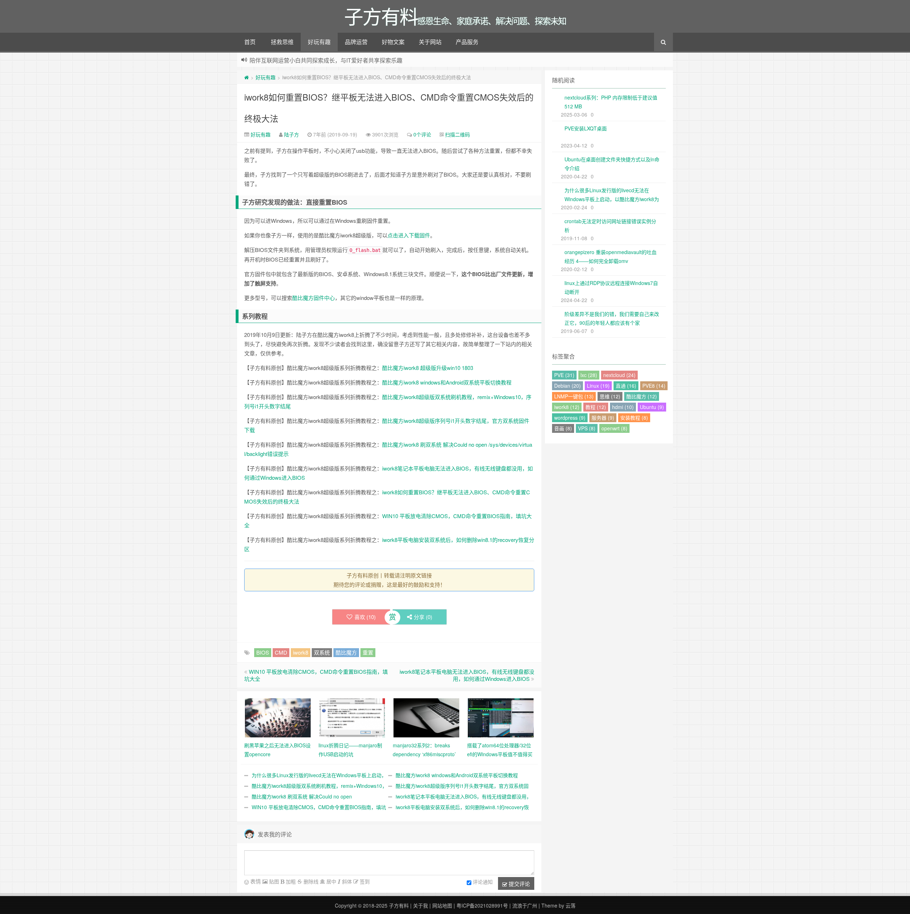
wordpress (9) (569, 417)
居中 (330, 881)
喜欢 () (365, 616)
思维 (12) (610, 396)
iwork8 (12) (566, 406)
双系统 (322, 652)
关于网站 (430, 42)
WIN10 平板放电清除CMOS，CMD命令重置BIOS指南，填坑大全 (316, 675)
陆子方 (291, 134)
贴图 (273, 881)
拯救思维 (282, 42)
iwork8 (300, 652)
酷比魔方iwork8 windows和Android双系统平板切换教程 (447, 382)
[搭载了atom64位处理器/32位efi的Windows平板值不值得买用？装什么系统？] (501, 717)
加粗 (290, 881)
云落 (571, 905)
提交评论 (518, 883)
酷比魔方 (346, 652)
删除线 (310, 881)
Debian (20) (567, 385)
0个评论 (422, 134)
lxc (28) (588, 374)
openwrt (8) (614, 428)
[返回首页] (246, 77)
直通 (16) (626, 385)
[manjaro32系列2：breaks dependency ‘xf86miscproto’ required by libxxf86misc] (426, 717)
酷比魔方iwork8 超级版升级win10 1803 (427, 367)
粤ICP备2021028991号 (482, 905)
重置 (368, 652)
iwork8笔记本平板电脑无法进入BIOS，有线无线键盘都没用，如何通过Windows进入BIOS (467, 675)
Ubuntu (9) (652, 406)
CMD (281, 652)
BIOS (262, 652)
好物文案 (393, 42)
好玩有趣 (319, 42)
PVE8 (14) (653, 385)
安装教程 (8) (634, 417)
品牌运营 (356, 42)
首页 (250, 42)
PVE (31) (564, 374)
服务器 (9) (603, 417)
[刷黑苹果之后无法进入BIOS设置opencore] (278, 717)
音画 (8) (563, 428)
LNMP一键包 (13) (574, 396)
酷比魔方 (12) (641, 396)
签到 (364, 881)
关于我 (420, 905)
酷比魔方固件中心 (313, 297)
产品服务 (467, 42)
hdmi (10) (623, 406)
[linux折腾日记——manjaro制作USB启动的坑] (352, 717)
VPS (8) (586, 428)
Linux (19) (598, 385)
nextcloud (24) (619, 374)
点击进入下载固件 (408, 235)
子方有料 (399, 905)
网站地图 (442, 905)
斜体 (346, 881)
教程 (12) (595, 406)
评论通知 (483, 881)
